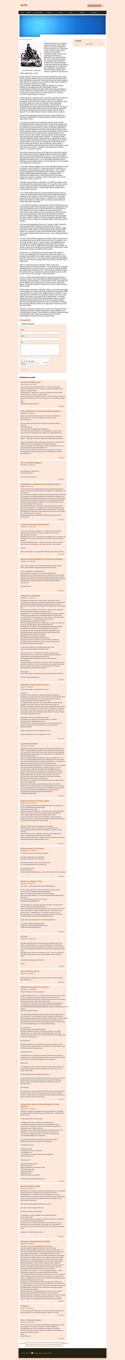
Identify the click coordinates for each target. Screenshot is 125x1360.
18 (57, 1342)
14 (48, 1342)
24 (32, 1344)
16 (53, 1342)
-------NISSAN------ (81, 12)
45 (41, 1346)
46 (43, 1346)
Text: (22, 342)
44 (39, 1346)
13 (46, 1342)
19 (59, 1342)
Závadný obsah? (38, 1353)
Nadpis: (23, 336)
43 (37, 1346)
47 (46, 1346)
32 (50, 1344)
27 (39, 1344)
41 (32, 1346)
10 (39, 1342)
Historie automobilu (37, 12)
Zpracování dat (48, 1353)
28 (41, 1344)
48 (48, 1346)
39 (28, 1346)
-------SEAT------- (61, 12)
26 (37, 1344)
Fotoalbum (28, 12)
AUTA (24, 5)
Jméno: (22, 329)
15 (50, 1342)
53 (59, 1346)
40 (30, 1346)
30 (46, 1344)
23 (30, 1344)
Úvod (22, 12)
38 (25, 1346)
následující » (65, 1343)
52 (57, 1346)
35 (57, 1344)
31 (48, 1344)
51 (55, 1346)
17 (55, 1342)
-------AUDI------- (71, 12)
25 (34, 1344)
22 (28, 1344)
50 (52, 1346)
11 (41, 1342)
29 (43, 1344)
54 (61, 1346)
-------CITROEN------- (94, 12)
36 (59, 1344)
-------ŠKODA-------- (49, 12)
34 (55, 1344)
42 (34, 1346)
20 (62, 1342)
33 (52, 1344)
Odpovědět (61, 406)
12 (44, 1342)
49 (50, 1346)
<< (77, 44)
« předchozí (23, 1343)
